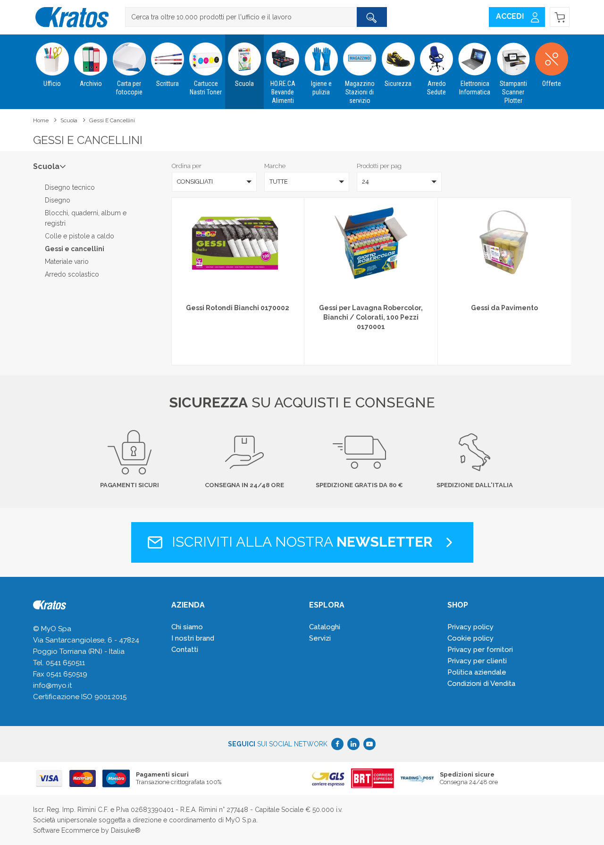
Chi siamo (187, 627)
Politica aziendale (476, 672)
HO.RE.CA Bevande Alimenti (282, 92)
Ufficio (52, 83)
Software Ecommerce (66, 830)
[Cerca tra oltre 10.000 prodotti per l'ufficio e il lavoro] (372, 17)
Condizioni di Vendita (481, 683)
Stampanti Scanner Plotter (513, 92)
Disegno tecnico (70, 187)
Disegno (57, 200)
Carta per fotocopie (129, 88)
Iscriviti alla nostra (300, 541)
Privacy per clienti (477, 661)
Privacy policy (470, 627)
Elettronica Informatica (474, 88)
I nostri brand (192, 638)
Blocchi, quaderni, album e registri (85, 218)
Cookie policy (470, 638)
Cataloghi (324, 627)
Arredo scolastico (72, 274)
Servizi (320, 638)
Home (41, 120)
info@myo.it (52, 685)
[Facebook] (337, 744)
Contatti (184, 649)
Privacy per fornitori (480, 649)
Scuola (244, 83)
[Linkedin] (353, 744)
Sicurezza (398, 83)
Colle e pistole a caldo (79, 236)
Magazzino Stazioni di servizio (360, 92)
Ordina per (186, 165)
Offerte (551, 83)
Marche (274, 165)
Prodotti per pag (379, 165)
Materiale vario (67, 261)
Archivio (91, 83)
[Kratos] (72, 17)
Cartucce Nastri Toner (206, 88)
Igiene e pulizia (321, 88)
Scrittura (167, 83)
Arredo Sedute (436, 88)
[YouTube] (369, 744)
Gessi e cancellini (112, 120)
